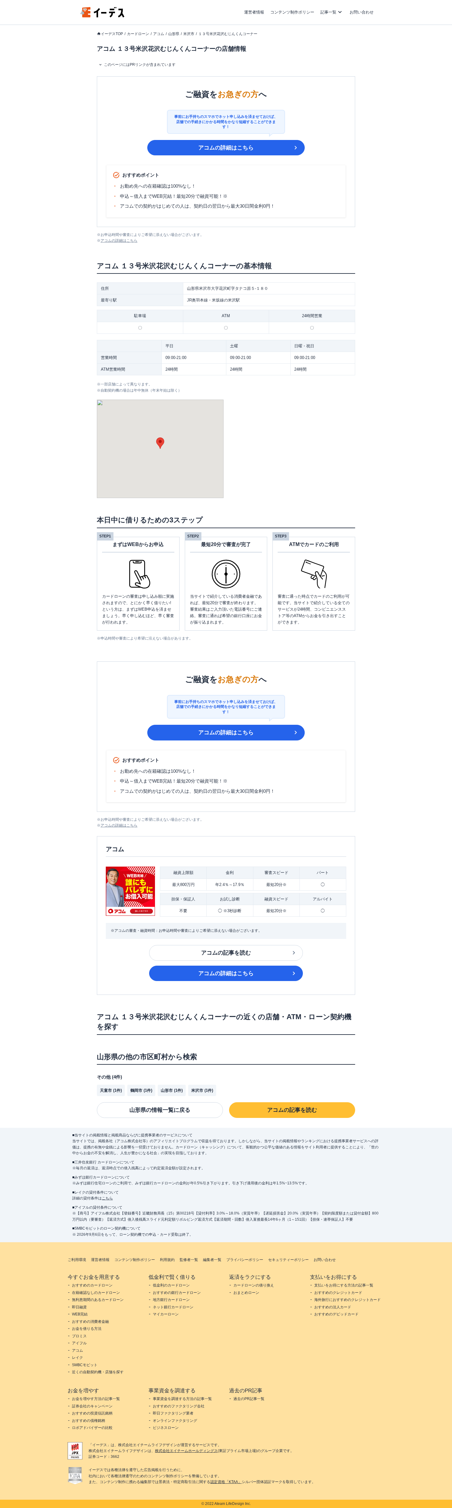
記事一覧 (328, 12)
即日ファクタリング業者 (173, 1413)
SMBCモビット (84, 1365)
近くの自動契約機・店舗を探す (98, 1372)
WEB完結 (80, 1314)
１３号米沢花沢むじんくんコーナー (227, 34)
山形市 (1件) (172, 1090)
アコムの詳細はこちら (226, 148)
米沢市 (188, 34)
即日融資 (79, 1307)
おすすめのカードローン (92, 1285)
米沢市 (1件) (202, 1090)
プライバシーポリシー (244, 1260)
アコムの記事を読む (226, 953)
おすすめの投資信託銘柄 (92, 1413)
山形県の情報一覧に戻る (159, 1110)
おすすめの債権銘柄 (88, 1420)
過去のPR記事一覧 (248, 1399)
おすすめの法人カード (332, 1307)
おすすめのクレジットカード (338, 1293)
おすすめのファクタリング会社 (178, 1406)
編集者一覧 (212, 1260)
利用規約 (167, 1260)
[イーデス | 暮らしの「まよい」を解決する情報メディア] (102, 15)
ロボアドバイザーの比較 (92, 1428)
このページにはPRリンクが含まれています (140, 64)
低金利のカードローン (171, 1285)
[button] (160, 443)
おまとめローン (246, 1293)
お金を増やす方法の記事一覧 (96, 1399)
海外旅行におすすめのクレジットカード (347, 1300)
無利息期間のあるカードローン (98, 1300)
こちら (107, 1198)
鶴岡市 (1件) (141, 1090)
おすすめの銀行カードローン (177, 1293)
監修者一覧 (189, 1260)
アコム (158, 34)
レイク (77, 1357)
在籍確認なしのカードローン (96, 1293)
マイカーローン (166, 1314)
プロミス (79, 1336)
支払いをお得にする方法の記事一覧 (343, 1285)
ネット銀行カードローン (173, 1307)
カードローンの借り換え (253, 1285)
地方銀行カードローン (171, 1300)
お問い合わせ (362, 12)
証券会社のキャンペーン (92, 1406)
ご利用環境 (77, 1260)
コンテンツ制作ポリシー (292, 12)
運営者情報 (254, 12)
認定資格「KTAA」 (226, 1482)
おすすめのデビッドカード (336, 1314)
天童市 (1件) (111, 1090)
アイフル (79, 1343)
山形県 (173, 34)
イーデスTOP (112, 34)
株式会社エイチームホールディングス (186, 1451)
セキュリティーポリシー (288, 1260)
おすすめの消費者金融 (90, 1321)
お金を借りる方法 (86, 1328)
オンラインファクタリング (175, 1420)
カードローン (138, 34)
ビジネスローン (166, 1428)
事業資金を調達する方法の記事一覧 (182, 1399)
